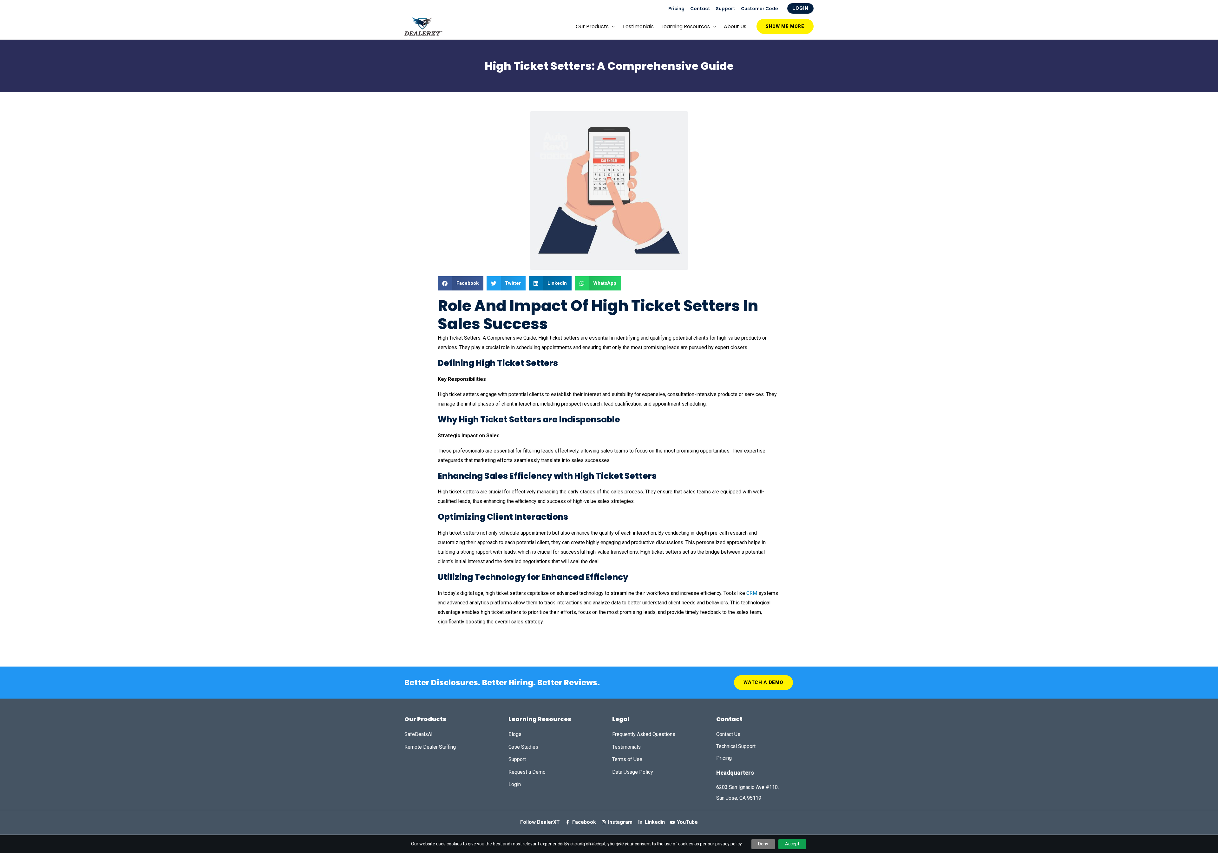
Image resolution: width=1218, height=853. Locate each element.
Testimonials (638, 26)
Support (725, 8)
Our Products (592, 26)
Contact (700, 8)
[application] (612, 26)
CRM (751, 593)
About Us (735, 26)
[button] (460, 283)
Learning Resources (685, 26)
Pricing (676, 8)
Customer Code (759, 8)
